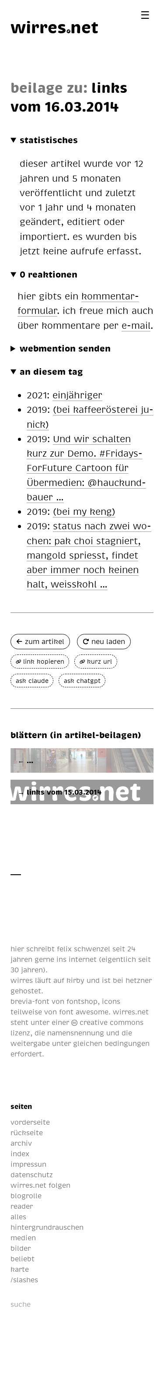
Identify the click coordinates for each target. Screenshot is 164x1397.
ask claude (32, 680)
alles (18, 1217)
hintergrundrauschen (47, 1227)
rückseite (26, 1133)
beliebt (22, 1259)
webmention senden (65, 348)
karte (19, 1269)
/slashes (24, 1280)
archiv (21, 1143)
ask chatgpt (82, 680)
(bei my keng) (84, 511)
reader (21, 1206)
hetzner (139, 980)
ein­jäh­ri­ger (77, 395)
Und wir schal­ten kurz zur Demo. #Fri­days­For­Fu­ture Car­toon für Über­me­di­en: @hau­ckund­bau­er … (86, 467)
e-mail (136, 325)
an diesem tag (51, 371)
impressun (28, 1164)
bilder (20, 1248)
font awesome (83, 1012)
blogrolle (26, 1196)
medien (23, 1238)
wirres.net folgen (40, 1185)
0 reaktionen (48, 274)
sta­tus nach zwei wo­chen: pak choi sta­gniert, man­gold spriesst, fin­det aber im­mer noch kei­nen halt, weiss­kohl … (89, 555)
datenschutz (31, 1175)
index (19, 1154)
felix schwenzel (83, 949)
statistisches (49, 139)
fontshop (82, 1001)
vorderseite (30, 1122)
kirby (75, 980)
